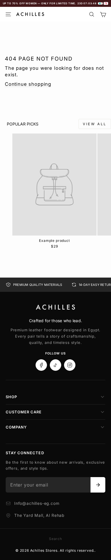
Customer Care (24, 412)
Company (16, 427)
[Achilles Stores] (55, 307)
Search (55, 539)
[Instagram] (69, 365)
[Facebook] (41, 365)
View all (95, 124)
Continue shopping (28, 84)
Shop (11, 396)
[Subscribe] (98, 485)
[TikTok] (55, 365)
